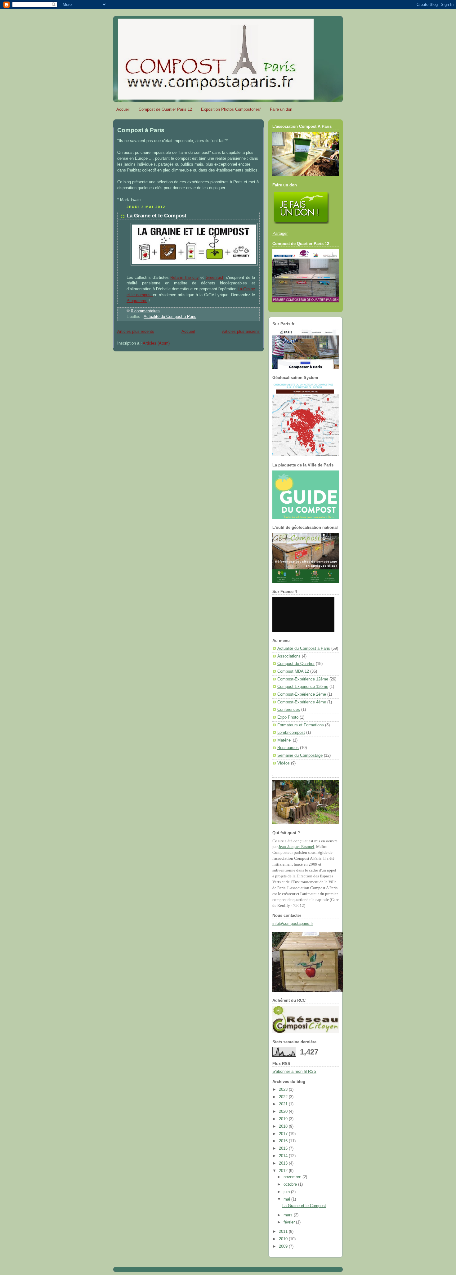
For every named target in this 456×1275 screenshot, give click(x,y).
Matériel (284, 740)
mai (287, 1199)
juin (287, 1192)
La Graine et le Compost (156, 216)
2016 (284, 1141)
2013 (284, 1163)
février (290, 1222)
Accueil (123, 109)
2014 (284, 1156)
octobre (291, 1184)
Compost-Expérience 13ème (302, 686)
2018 (284, 1126)
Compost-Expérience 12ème (302, 679)
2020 (284, 1111)
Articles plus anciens (241, 331)
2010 (284, 1239)
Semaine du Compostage (300, 755)
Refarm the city (184, 277)
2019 (284, 1119)
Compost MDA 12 (293, 671)
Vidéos (283, 763)
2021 (284, 1104)
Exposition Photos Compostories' (231, 109)
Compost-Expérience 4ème (301, 702)
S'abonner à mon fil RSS (294, 1071)
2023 (284, 1089)
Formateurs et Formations (300, 725)
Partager (280, 233)
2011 (284, 1231)
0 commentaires (145, 311)
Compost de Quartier (296, 664)
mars (289, 1215)
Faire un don (281, 109)
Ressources (288, 748)
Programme (137, 301)
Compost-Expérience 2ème (301, 694)
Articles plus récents (135, 331)
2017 (284, 1134)
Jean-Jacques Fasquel (296, 847)
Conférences (288, 709)
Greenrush (215, 277)
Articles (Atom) (156, 343)
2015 (284, 1148)
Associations (289, 656)
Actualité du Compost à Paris (170, 316)
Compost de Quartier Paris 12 (165, 109)
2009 (284, 1246)
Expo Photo (287, 717)
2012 (284, 1171)
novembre (293, 1177)
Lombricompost (291, 732)
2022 (284, 1097)
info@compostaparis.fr (292, 923)
